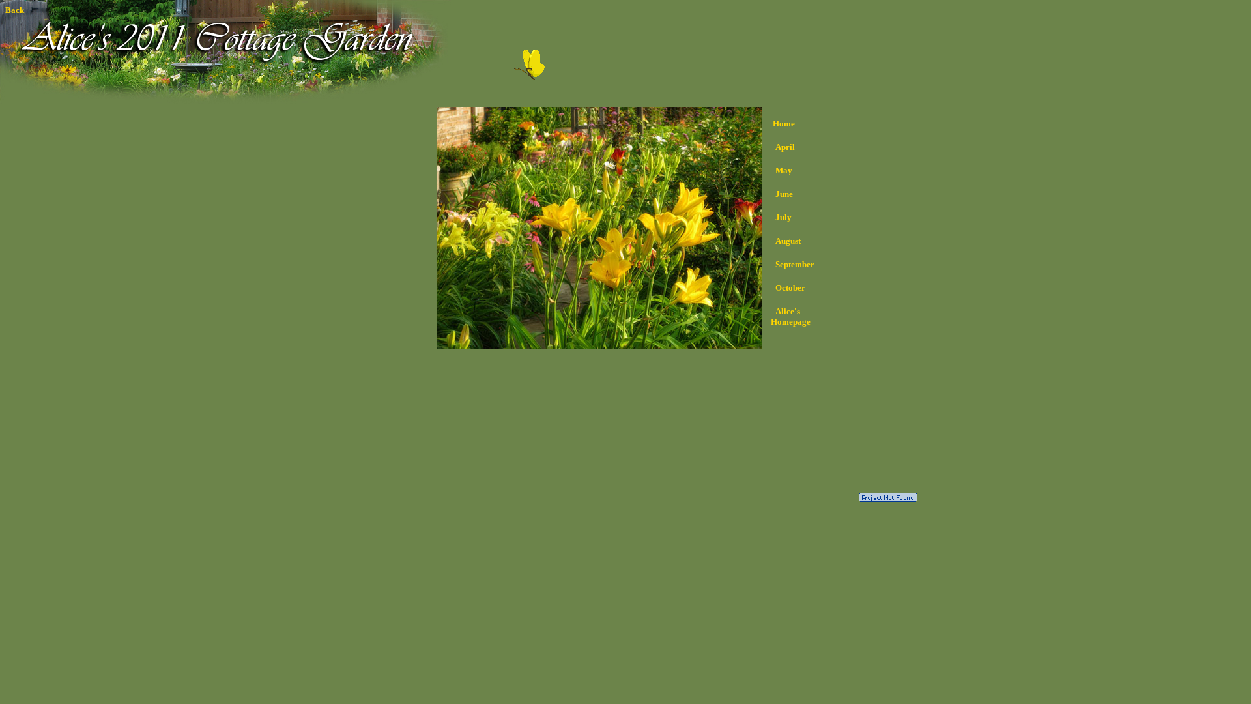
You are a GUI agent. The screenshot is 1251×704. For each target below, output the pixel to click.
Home (784, 123)
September (794, 264)
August (788, 241)
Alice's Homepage (788, 316)
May (783, 170)
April (785, 147)
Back (14, 10)
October (790, 288)
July (783, 217)
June (784, 194)
